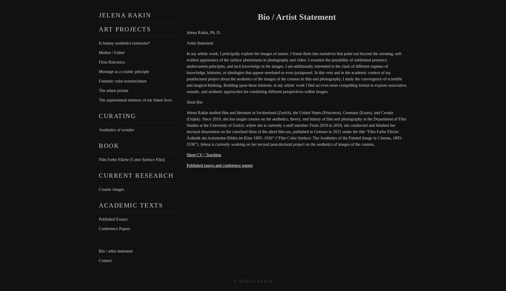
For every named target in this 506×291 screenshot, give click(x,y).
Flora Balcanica (112, 62)
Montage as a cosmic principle (124, 71)
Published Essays (113, 219)
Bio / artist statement (116, 251)
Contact (105, 260)
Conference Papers (114, 228)
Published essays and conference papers (220, 165)
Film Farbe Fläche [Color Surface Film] (132, 159)
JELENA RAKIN (125, 15)
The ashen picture (113, 90)
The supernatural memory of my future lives (135, 100)
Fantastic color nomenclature (123, 81)
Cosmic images (111, 189)
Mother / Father (112, 52)
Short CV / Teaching (204, 155)
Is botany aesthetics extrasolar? (124, 43)
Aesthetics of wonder (116, 130)
